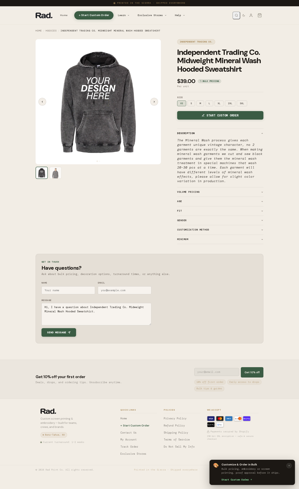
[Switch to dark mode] (243, 15)
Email (101, 282)
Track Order (129, 446)
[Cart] (259, 15)
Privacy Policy (175, 418)
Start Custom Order (95, 15)
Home (64, 15)
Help (178, 15)
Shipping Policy (176, 432)
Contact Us (128, 432)
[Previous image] (42, 102)
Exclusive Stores (150, 15)
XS (181, 103)
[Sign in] (251, 15)
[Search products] (236, 15)
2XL (230, 103)
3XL (242, 103)
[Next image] (154, 102)
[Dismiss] (289, 465)
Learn (122, 15)
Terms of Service (177, 439)
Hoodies (51, 30)
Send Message (56, 332)
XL (219, 103)
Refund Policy (174, 425)
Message (46, 300)
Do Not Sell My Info (179, 446)
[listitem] (42, 173)
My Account (128, 439)
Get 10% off (252, 372)
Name (44, 282)
